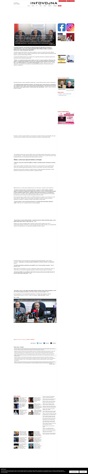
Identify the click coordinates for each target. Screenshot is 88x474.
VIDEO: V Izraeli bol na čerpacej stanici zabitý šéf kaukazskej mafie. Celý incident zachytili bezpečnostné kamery (49, 414)
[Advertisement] (43, 14)
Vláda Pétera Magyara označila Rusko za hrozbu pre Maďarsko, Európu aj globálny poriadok (37, 399)
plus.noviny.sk (19, 339)
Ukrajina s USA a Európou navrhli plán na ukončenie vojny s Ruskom (49, 409)
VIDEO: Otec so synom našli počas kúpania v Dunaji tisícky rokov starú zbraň (49, 431)
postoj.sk (24, 339)
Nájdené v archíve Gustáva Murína (65, 93)
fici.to (69, 124)
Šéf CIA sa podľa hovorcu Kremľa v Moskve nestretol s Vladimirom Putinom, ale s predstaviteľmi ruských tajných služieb (38, 433)
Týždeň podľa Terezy (62, 95)
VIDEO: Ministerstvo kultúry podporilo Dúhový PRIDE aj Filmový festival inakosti (22, 405)
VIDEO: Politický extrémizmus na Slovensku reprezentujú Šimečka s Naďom (49, 424)
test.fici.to (72, 124)
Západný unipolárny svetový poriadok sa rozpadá (48, 426)
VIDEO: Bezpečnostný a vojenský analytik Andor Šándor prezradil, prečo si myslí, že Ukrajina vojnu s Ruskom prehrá (49, 421)
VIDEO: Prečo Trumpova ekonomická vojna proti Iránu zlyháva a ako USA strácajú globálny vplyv (49, 399)
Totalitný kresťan (61, 89)
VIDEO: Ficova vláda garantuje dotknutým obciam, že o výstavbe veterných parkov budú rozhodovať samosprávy (23, 433)
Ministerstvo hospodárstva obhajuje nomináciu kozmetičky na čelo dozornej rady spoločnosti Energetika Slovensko (49, 407)
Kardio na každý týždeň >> (70, 90)
